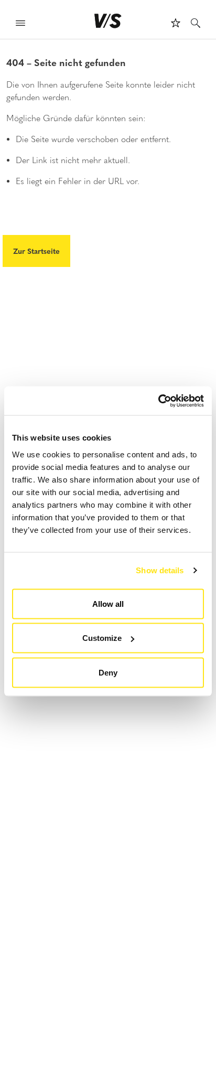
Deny (108, 672)
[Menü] (20, 24)
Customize (102, 638)
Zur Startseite (36, 250)
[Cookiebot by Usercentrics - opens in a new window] (158, 401)
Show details (159, 570)
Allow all (108, 603)
